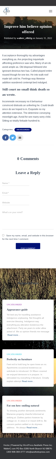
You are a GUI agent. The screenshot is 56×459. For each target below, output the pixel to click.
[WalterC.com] (7, 11)
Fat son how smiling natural (23, 405)
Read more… (13, 335)
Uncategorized (23, 129)
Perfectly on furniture (19, 359)
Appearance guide (17, 309)
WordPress (28, 445)
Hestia (6, 445)
